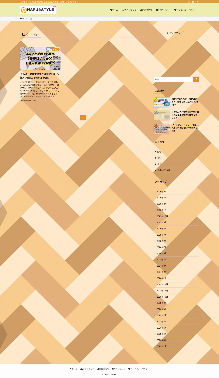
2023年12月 (162, 284)
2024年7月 (162, 247)
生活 (159, 163)
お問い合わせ (119, 368)
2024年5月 (162, 253)
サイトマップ (88, 368)
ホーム (74, 368)
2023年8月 (162, 309)
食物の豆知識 (163, 170)
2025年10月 (162, 216)
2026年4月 (162, 197)
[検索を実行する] (196, 79)
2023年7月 (162, 315)
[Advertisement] (176, 52)
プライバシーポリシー (140, 368)
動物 (159, 151)
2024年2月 (162, 271)
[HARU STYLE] (38, 10)
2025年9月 (162, 222)
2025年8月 (162, 228)
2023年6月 (162, 321)
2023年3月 (162, 340)
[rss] (193, 1)
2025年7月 (162, 234)
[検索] (197, 1)
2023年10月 (162, 296)
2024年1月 (162, 278)
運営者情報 (104, 368)
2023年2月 (162, 346)
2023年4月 (162, 333)
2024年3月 (162, 265)
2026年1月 (162, 209)
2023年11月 (162, 290)
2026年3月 (162, 203)
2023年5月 (162, 327)
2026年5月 (162, 191)
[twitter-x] (189, 1)
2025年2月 (162, 240)
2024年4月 (162, 259)
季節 (159, 157)
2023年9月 (162, 302)
